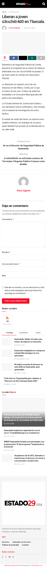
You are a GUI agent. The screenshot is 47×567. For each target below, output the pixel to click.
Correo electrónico (11, 264)
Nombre (6, 252)
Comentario (8, 219)
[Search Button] (43, 4)
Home (4, 12)
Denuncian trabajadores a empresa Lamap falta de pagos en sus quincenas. (29, 353)
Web (4, 276)
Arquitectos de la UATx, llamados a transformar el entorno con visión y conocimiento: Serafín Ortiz (29, 458)
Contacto (25, 545)
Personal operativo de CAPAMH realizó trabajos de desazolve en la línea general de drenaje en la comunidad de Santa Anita (23, 417)
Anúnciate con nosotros (22, 542)
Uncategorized (13, 12)
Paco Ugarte (15, 28)
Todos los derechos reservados (29, 529)
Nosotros (5, 542)
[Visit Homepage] (23, 4)
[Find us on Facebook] (2, 556)
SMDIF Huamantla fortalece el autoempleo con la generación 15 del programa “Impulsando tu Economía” (24, 444)
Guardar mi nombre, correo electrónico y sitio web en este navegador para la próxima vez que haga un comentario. (25, 290)
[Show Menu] (3, 4)
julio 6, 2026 (9, 423)
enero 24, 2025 (29, 28)
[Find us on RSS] (13, 556)
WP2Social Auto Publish (13, 565)
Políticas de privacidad (10, 545)
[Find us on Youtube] (10, 556)
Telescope (22, 532)
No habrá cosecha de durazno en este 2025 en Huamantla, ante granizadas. (28, 367)
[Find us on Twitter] (6, 556)
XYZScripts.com (36, 565)
